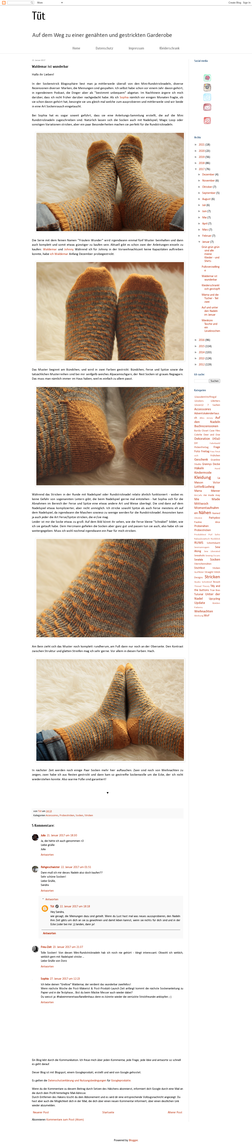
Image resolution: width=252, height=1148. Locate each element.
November (208, 180)
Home (76, 48)
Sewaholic (199, 555)
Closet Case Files (211, 430)
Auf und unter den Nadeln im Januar (210, 311)
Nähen (205, 513)
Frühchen (215, 455)
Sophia (124, 97)
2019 (202, 157)
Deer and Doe (212, 434)
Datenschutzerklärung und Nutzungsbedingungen (77, 1080)
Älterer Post (175, 1112)
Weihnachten (203, 611)
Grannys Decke (211, 464)
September (209, 193)
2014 (202, 352)
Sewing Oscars (213, 555)
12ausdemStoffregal (205, 397)
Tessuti (216, 582)
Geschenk (201, 459)
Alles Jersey (206, 418)
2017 (202, 169)
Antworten (47, 854)
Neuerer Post (41, 1112)
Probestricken (67, 815)
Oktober (207, 187)
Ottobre (198, 518)
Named (216, 513)
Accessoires (52, 815)
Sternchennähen (202, 564)
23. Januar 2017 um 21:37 (68, 947)
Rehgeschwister (50, 867)
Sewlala (198, 559)
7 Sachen (213, 405)
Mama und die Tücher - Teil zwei (210, 298)
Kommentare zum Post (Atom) (65, 1119)
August (206, 199)
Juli (204, 205)
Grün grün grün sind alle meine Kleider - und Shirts (211, 254)
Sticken (216, 568)
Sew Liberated (212, 551)
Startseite (108, 1112)
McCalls (198, 495)
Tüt (38, 16)
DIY (196, 443)
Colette (198, 434)
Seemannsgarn (201, 547)
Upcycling (214, 598)
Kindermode (203, 473)
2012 (202, 364)
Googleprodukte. (121, 1080)
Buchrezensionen (206, 426)
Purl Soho (214, 534)
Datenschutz (104, 48)
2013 (202, 358)
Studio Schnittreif (203, 582)
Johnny (68, 249)
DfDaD (216, 439)
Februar (207, 235)
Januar (206, 242)
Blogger (133, 1140)
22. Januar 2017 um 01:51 (76, 867)
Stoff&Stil (199, 572)
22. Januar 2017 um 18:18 (75, 906)
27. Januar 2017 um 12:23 (65, 978)
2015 (202, 346)
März (205, 229)
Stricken (88, 815)
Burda (197, 430)
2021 (202, 144)
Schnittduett (213, 543)
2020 (202, 151)
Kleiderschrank (169, 48)
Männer (215, 491)
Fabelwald (215, 443)
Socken (79, 815)
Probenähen (201, 526)
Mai (204, 217)
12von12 (198, 405)
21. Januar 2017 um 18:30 (62, 835)
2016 (202, 340)
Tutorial (198, 594)
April (205, 223)
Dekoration (202, 439)
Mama (198, 491)
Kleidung (202, 477)
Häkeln (199, 468)
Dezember (208, 174)
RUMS (198, 543)
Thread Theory (202, 586)
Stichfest (199, 568)
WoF (207, 615)
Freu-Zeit (46, 947)
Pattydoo (214, 517)
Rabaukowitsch (202, 539)
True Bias (215, 590)
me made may (211, 495)
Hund (217, 468)
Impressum (136, 48)
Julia (43, 835)
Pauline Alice (207, 522)
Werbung (198, 616)
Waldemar (50, 249)
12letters (215, 401)
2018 (202, 163)
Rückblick (215, 539)
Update (199, 603)
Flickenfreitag (201, 447)
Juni (204, 211)
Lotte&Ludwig (204, 487)
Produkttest (200, 534)
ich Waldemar (59, 254)
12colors (198, 401)
